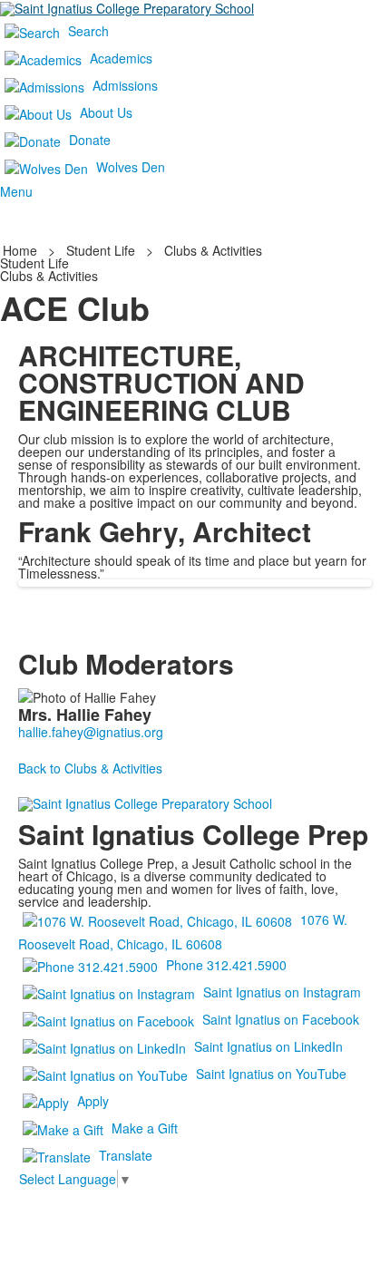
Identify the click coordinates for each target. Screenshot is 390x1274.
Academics (121, 58)
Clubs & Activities (213, 250)
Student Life (100, 250)
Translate (125, 1154)
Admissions (125, 85)
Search (88, 31)
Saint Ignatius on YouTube (271, 1073)
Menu (16, 191)
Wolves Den (130, 167)
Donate (90, 140)
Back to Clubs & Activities (90, 768)
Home (22, 250)
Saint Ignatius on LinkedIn (268, 1045)
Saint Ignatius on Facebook (280, 1018)
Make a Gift (145, 1127)
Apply (93, 1100)
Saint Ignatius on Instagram (282, 991)
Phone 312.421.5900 (226, 964)
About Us (106, 112)
